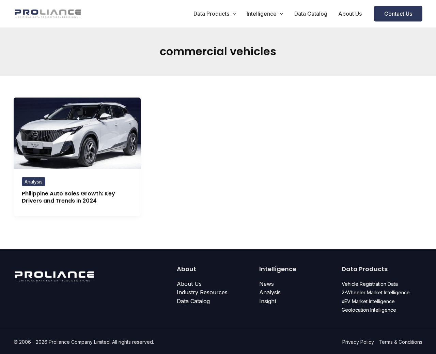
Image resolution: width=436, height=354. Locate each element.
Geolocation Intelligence (369, 310)
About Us (350, 13)
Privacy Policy (358, 342)
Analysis (34, 182)
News (266, 283)
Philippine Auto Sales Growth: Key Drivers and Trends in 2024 (68, 197)
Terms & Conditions (400, 342)
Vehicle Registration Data (370, 284)
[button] (232, 13)
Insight (267, 301)
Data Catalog (310, 13)
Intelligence (262, 13)
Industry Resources (202, 292)
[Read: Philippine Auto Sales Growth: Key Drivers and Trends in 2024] (77, 132)
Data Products (211, 13)
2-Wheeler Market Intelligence (376, 292)
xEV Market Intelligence (368, 301)
